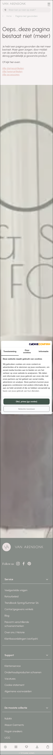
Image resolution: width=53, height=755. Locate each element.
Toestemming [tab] (9, 351)
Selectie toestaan (26, 409)
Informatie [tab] (43, 351)
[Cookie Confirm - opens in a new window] (39, 344)
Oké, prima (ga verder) (26, 401)
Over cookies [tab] (27, 351)
